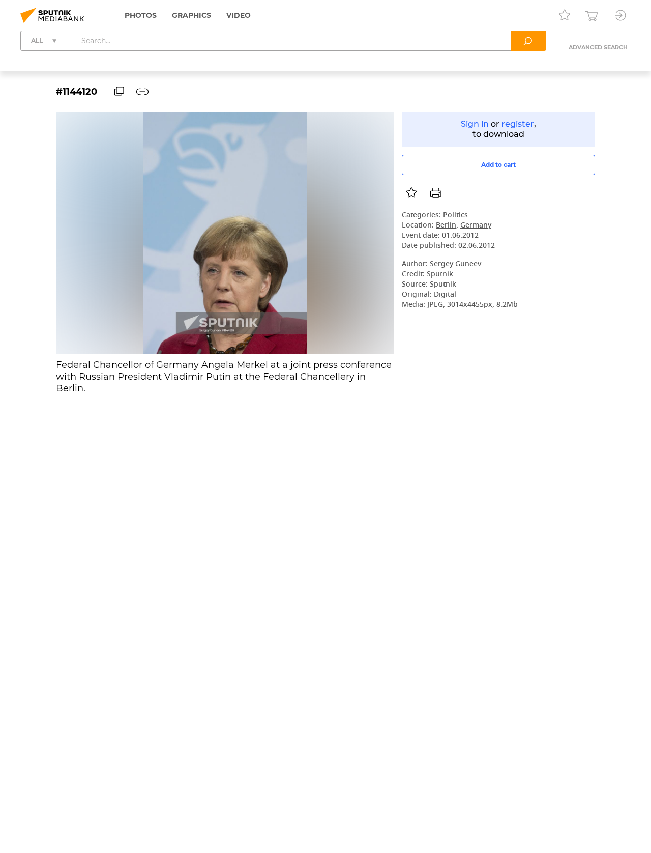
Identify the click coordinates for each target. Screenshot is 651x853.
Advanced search (598, 47)
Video (238, 15)
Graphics (191, 15)
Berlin (446, 226)
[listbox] (411, 193)
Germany (475, 226)
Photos (141, 15)
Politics (455, 215)
